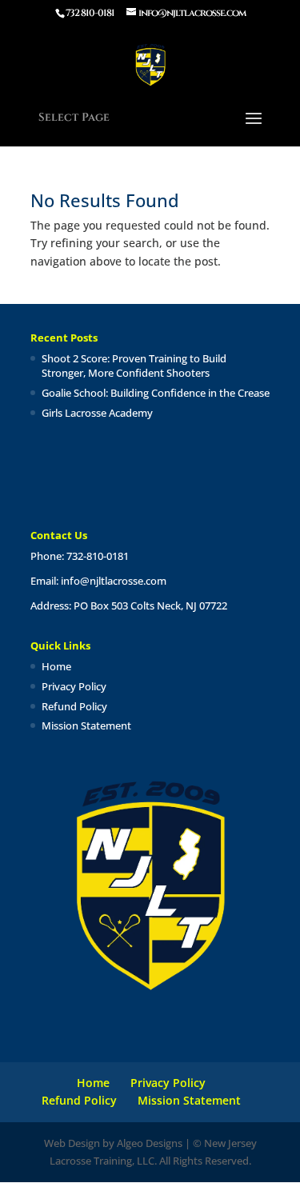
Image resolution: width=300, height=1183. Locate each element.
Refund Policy (74, 706)
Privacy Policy (74, 686)
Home (56, 666)
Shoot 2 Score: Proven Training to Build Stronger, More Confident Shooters (134, 365)
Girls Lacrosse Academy (97, 413)
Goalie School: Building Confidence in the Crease (156, 393)
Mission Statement (86, 725)
